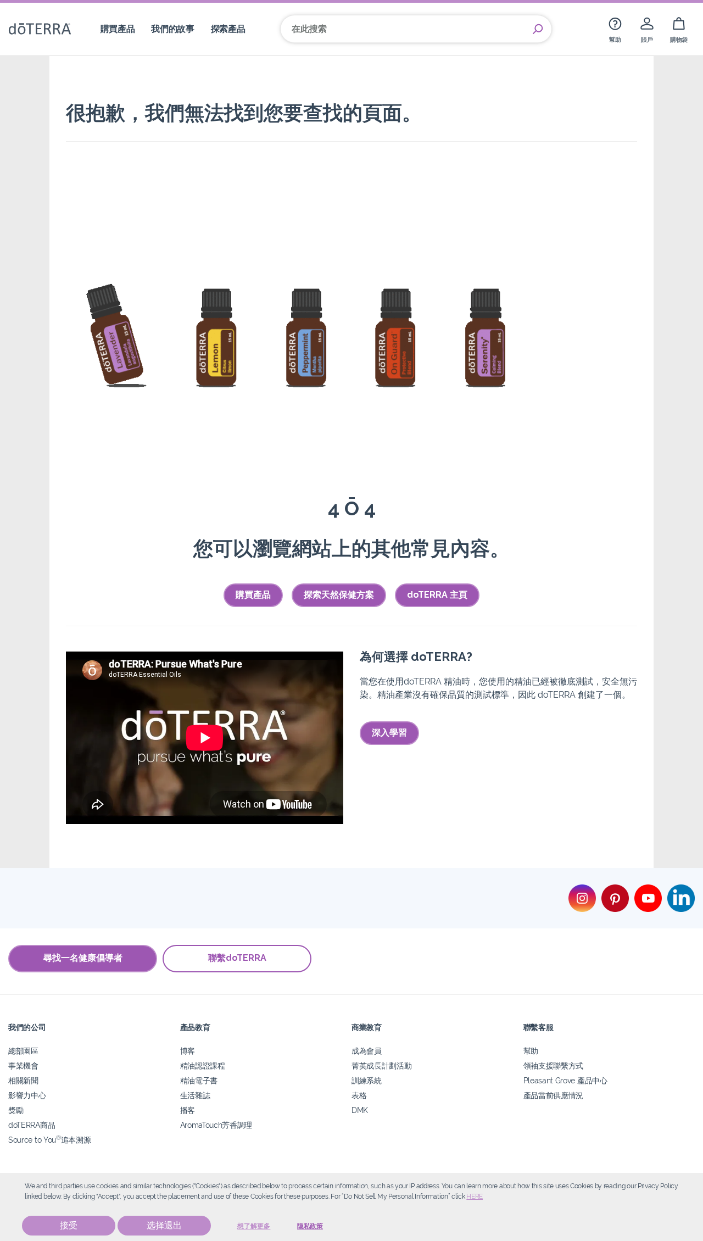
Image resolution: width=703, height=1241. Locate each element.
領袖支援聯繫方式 (553, 1065)
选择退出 (164, 1225)
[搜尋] (537, 29)
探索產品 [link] (228, 29)
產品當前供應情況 (553, 1095)
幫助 (530, 1050)
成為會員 (367, 1050)
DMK (360, 1110)
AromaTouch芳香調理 (216, 1124)
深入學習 (389, 732)
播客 (187, 1110)
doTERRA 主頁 (437, 594)
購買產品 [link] (118, 29)
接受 (68, 1225)
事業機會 (23, 1065)
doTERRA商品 (31, 1124)
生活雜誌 (195, 1095)
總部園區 (23, 1050)
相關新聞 (23, 1080)
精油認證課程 (202, 1065)
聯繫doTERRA (237, 958)
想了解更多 (253, 1226)
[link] (615, 29)
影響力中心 (27, 1095)
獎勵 (15, 1110)
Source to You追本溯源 (49, 1139)
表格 (359, 1095)
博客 (187, 1050)
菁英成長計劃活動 (382, 1065)
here (474, 1196)
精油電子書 (198, 1080)
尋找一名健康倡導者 (82, 958)
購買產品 (253, 594)
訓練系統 (367, 1080)
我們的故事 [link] (172, 29)
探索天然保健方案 (339, 594)
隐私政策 (310, 1226)
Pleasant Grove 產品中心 (565, 1080)
